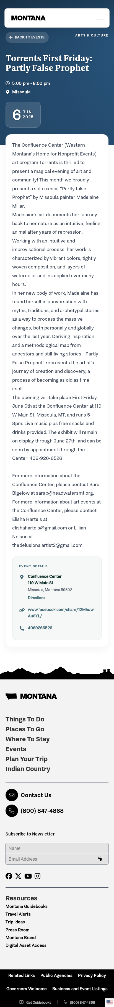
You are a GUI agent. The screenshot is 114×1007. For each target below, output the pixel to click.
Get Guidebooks (38, 1002)
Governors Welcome (26, 988)
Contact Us (36, 795)
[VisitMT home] (25, 17)
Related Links (21, 975)
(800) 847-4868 (42, 810)
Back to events (30, 37)
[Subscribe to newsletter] (100, 859)
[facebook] (9, 876)
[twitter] (18, 876)
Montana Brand (21, 937)
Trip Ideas (15, 921)
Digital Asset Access (26, 945)
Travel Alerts (18, 914)
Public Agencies (56, 975)
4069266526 (40, 627)
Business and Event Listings (80, 988)
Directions (36, 597)
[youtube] (28, 876)
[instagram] (37, 876)
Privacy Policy (92, 975)
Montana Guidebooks (27, 906)
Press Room (17, 929)
